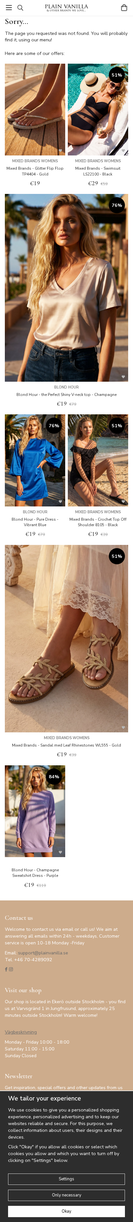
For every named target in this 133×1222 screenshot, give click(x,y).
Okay (66, 1211)
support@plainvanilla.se (43, 953)
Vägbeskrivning (21, 1032)
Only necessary (66, 1195)
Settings (66, 1179)
